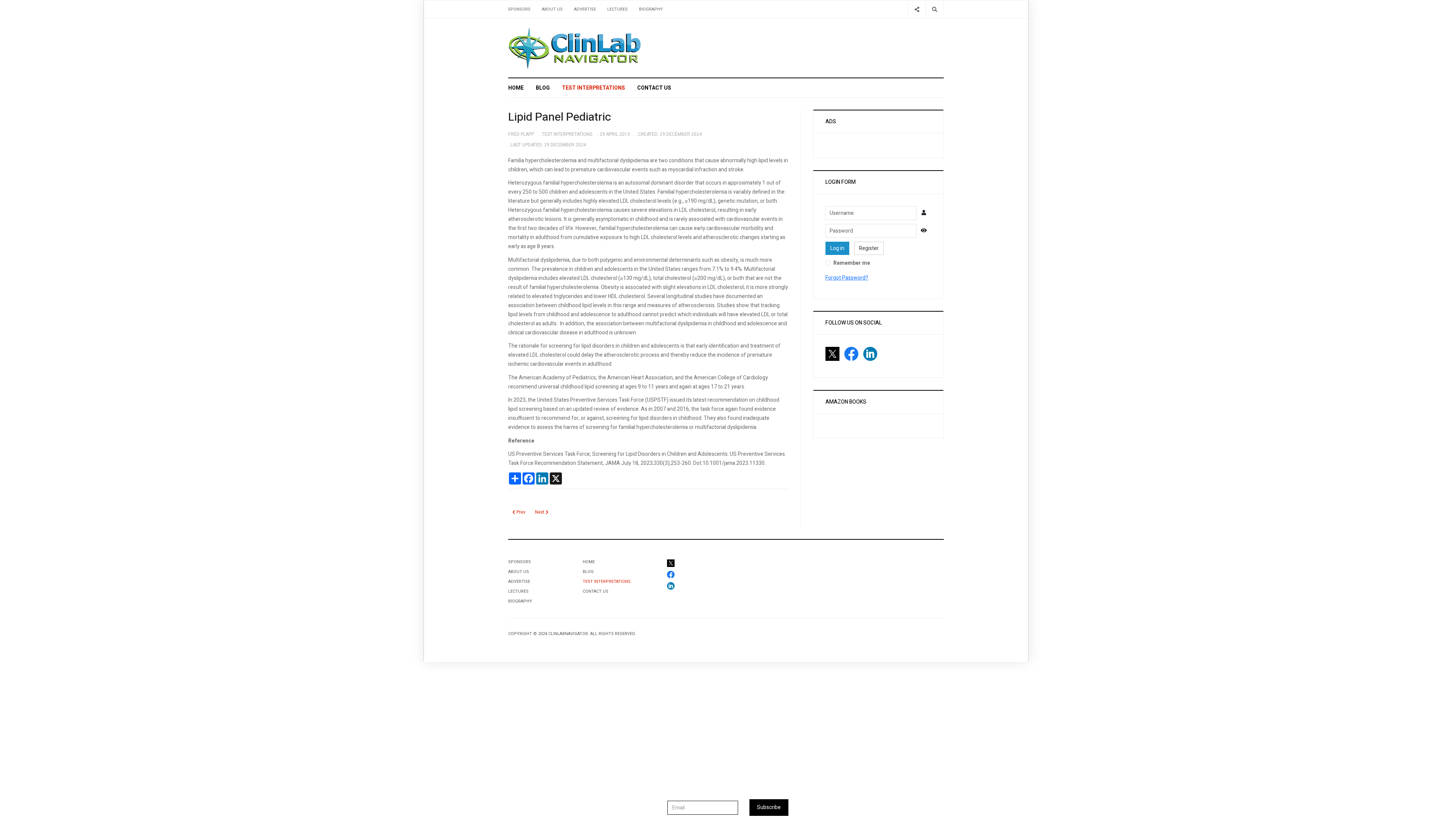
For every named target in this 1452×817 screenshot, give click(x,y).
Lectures (617, 9)
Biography (651, 9)
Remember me (851, 263)
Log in (837, 248)
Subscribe (769, 807)
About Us (552, 9)
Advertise (585, 9)
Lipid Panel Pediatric (559, 117)
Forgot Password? (846, 278)
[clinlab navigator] (574, 48)
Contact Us (654, 88)
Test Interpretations (593, 88)
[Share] (917, 9)
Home (516, 88)
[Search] (934, 9)
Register (869, 248)
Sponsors (519, 9)
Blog (543, 88)
